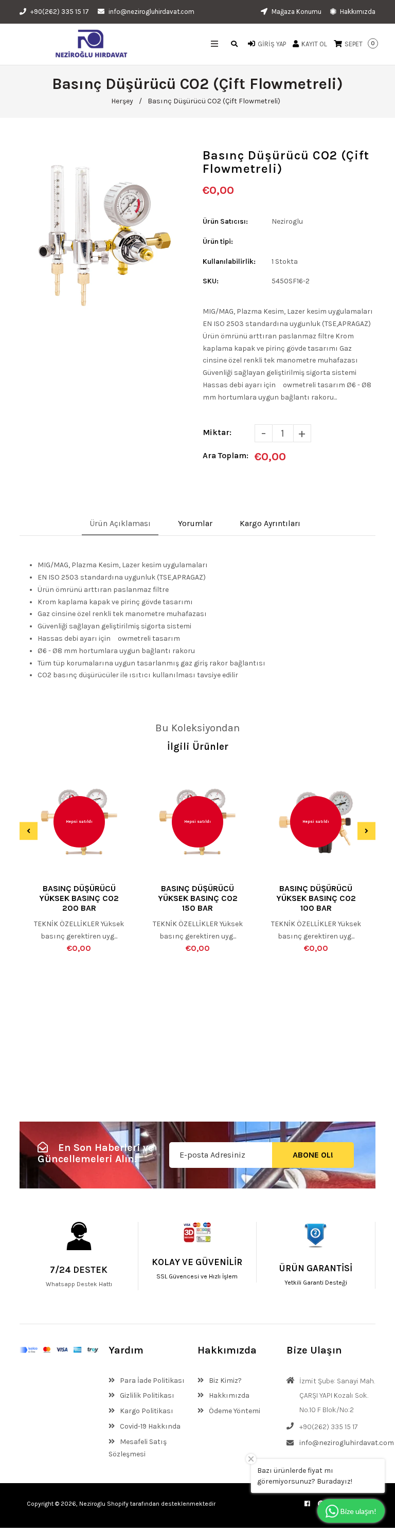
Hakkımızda (356, 11)
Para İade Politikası (151, 1380)
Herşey (122, 101)
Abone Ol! (313, 1155)
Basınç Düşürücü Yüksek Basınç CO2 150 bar (198, 898)
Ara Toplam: (225, 455)
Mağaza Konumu (295, 11)
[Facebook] (307, 1503)
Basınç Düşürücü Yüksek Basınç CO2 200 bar (79, 898)
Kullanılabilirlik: (229, 261)
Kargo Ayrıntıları (270, 523)
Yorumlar (195, 523)
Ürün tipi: (218, 241)
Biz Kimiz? (224, 1380)
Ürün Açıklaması (120, 523)
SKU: (211, 281)
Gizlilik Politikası (146, 1395)
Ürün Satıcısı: (225, 221)
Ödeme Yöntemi (233, 1410)
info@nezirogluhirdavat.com (151, 11)
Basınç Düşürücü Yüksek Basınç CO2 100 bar (316, 898)
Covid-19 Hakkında (149, 1426)
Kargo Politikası (145, 1410)
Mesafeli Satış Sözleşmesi (138, 1447)
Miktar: (217, 432)
